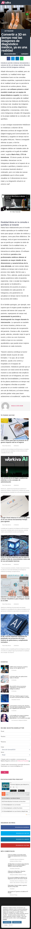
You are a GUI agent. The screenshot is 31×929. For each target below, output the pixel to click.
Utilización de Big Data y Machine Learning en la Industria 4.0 (16, 872)
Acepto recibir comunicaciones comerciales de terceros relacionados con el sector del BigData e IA (15, 765)
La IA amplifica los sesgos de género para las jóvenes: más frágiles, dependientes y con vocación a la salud (20, 717)
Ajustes (6, 925)
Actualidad (9, 31)
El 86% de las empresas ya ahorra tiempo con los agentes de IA (19, 667)
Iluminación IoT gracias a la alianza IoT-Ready (18, 892)
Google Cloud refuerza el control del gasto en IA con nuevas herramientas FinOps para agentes (15, 519)
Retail (20, 861)
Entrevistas (17, 868)
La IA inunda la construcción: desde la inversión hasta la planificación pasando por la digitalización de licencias (20, 707)
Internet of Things (22, 874)
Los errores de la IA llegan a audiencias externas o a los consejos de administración (14, 480)
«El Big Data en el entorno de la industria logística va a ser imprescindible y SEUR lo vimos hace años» (18, 865)
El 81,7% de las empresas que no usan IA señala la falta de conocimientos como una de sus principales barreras (15, 559)
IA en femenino (15, 720)
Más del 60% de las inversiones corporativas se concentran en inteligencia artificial (18, 687)
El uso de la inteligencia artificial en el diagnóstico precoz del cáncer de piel (17, 878)
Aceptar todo (7, 922)
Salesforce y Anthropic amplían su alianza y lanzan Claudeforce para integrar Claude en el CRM (15, 598)
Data (15, 882)
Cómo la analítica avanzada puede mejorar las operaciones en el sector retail (17, 856)
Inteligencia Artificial (22, 720)
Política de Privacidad (23, 760)
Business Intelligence (19, 859)
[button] (29, 2)
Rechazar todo (17, 922)
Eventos (14, 670)
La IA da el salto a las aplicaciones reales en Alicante (18, 677)
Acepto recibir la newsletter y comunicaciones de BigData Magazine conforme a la (14, 760)
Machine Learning (20, 882)
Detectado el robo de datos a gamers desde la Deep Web (17, 886)
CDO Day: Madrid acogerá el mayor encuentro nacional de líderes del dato (19, 696)
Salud (25, 882)
